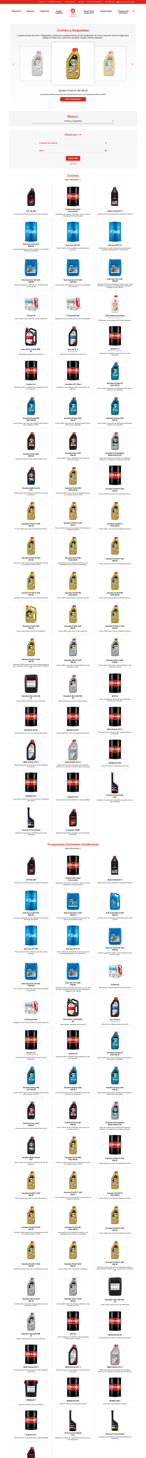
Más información (73, 99)
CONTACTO (42, 1)
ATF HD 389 (31, 211)
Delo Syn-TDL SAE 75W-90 (115, 280)
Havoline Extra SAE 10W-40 (31, 455)
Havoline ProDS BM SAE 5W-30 (73, 489)
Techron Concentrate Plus (114, 796)
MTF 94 (115, 696)
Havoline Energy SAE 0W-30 (73, 419)
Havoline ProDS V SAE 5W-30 (31, 660)
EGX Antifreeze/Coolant (114, 316)
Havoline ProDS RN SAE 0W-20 (73, 594)
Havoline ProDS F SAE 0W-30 (31, 525)
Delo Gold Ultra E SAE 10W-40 (73, 914)
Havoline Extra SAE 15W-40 (73, 454)
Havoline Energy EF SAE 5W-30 (115, 384)
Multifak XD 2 (31, 796)
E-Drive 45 (31, 316)
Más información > (73, 180)
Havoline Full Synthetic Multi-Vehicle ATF (114, 454)
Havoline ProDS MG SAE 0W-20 (73, 559)
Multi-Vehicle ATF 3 (31, 762)
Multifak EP (31, 1400)
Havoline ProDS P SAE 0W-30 (31, 594)
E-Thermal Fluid (72, 316)
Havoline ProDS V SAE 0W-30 (115, 627)
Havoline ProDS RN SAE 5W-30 (115, 594)
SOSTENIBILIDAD (109, 1)
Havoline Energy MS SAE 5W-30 (31, 419)
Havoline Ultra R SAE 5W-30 (73, 661)
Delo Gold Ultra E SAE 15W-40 (115, 914)
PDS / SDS (81, 1)
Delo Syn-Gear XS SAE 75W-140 (73, 281)
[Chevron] (73, 16)
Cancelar (73, 164)
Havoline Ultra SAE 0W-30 (31, 697)
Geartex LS (114, 349)
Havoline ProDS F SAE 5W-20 (73, 524)
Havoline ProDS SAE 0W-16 (31, 627)
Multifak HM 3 (114, 1401)
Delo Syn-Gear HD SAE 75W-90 (31, 281)
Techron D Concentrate (31, 830)
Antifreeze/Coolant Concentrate (72, 210)
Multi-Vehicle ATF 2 (114, 729)
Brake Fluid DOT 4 (115, 211)
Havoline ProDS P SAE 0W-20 (115, 560)
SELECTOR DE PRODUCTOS (94, 1)
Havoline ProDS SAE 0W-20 (72, 627)
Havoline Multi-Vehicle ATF (31, 489)
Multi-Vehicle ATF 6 (73, 762)
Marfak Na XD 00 (31, 730)
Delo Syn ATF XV (115, 245)
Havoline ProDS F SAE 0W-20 (115, 490)
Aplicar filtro (73, 158)
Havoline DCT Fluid (73, 384)
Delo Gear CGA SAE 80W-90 (31, 245)
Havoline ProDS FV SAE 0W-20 (115, 525)
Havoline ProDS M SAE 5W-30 (31, 559)
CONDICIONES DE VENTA (55, 1)
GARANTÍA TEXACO (70, 1)
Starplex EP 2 (72, 797)
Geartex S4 (31, 384)
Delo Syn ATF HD (73, 245)
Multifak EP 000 (115, 763)
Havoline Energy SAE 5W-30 (115, 419)
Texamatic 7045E (73, 830)
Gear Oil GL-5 (73, 349)
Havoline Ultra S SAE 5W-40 (114, 661)
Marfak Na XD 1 (73, 730)
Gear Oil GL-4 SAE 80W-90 (31, 350)
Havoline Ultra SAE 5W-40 (72, 697)
